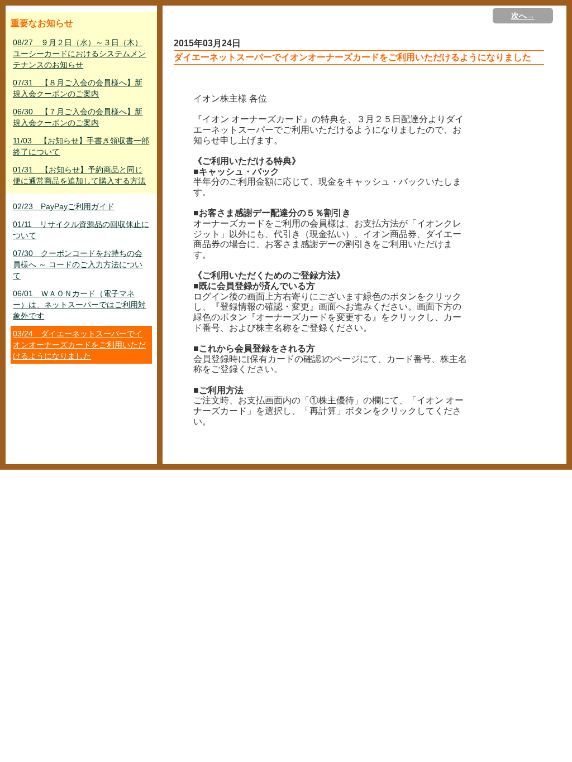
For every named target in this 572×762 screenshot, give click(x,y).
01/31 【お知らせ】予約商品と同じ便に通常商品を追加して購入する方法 (79, 175)
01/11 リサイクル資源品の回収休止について (81, 230)
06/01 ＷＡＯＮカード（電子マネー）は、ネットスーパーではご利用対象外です (79, 304)
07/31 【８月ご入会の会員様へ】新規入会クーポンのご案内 (77, 88)
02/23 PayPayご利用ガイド (64, 206)
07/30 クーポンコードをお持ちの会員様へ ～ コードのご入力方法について (77, 264)
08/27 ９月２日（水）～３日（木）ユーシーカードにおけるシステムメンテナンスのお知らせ (79, 53)
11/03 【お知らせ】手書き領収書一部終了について (81, 146)
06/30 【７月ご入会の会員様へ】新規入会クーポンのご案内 (77, 117)
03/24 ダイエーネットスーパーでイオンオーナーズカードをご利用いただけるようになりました (79, 344)
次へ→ (523, 15)
